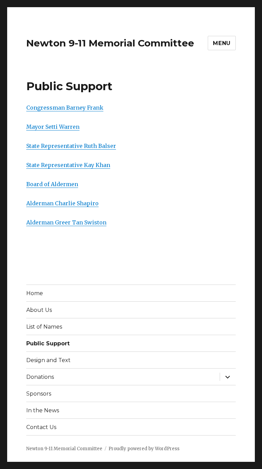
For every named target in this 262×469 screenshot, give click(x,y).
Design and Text (48, 360)
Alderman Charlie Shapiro (62, 203)
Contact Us (41, 427)
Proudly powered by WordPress (143, 449)
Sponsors (38, 393)
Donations (40, 377)
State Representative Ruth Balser (71, 145)
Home (34, 293)
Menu (222, 43)
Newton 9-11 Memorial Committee (110, 43)
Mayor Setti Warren (52, 126)
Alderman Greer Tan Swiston (66, 222)
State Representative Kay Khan (68, 165)
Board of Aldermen (52, 184)
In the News (42, 410)
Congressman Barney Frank (64, 107)
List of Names (44, 326)
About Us (39, 310)
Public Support (48, 343)
